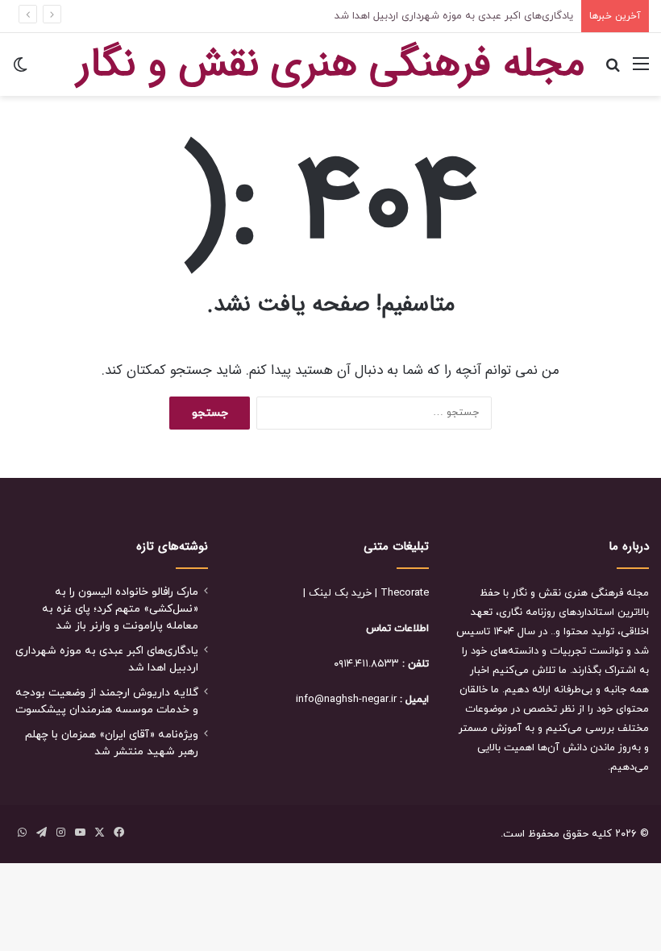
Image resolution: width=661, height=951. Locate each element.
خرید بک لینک (340, 593)
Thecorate (404, 593)
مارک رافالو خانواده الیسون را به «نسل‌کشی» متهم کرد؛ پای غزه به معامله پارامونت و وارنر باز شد (120, 608)
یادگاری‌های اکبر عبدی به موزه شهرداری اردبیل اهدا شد (454, 16)
